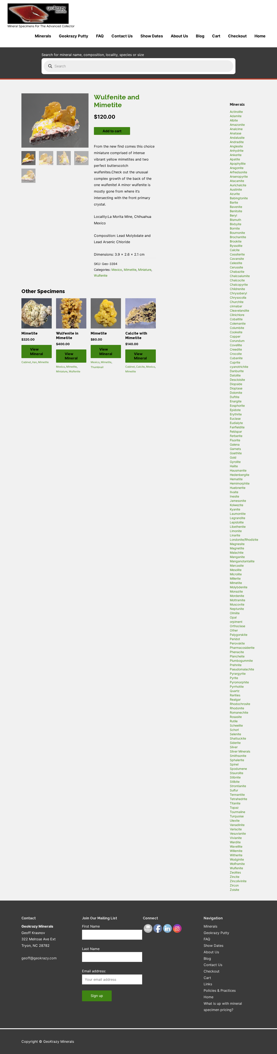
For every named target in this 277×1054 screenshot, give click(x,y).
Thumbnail (97, 367)
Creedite (236, 349)
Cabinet (26, 362)
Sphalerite (237, 760)
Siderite (235, 743)
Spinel (234, 764)
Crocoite (236, 354)
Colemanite (238, 323)
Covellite (236, 345)
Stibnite (235, 777)
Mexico (116, 269)
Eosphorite (237, 405)
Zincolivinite (238, 881)
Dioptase (236, 388)
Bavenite (236, 207)
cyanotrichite (239, 366)
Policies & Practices (220, 990)
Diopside (236, 384)
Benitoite (236, 211)
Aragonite (236, 168)
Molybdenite (238, 587)
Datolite (235, 375)
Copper (235, 336)
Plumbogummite (241, 660)
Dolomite (236, 392)
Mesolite (236, 570)
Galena (235, 444)
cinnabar (236, 306)
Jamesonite (238, 500)
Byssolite (236, 245)
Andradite (237, 142)
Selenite (235, 734)
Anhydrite (236, 150)
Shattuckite (238, 738)
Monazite (236, 591)
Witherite (236, 855)
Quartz (235, 691)
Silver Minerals (240, 751)
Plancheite (237, 656)
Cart (216, 36)
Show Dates (151, 36)
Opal (233, 617)
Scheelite (236, 725)
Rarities (235, 695)
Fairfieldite (237, 427)
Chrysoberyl (238, 293)
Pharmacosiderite (242, 647)
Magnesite (237, 544)
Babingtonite (239, 198)
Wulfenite (100, 275)
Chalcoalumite (240, 276)
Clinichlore (237, 315)
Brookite (236, 241)
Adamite (236, 116)
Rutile (234, 721)
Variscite (236, 829)
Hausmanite (238, 470)
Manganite (237, 557)
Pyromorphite (239, 682)
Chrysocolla (238, 297)
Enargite (236, 401)
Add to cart (112, 131)
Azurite (235, 194)
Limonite (236, 531)
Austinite (236, 189)
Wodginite (237, 859)
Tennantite (237, 794)
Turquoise (237, 816)
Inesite (234, 496)
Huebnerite (237, 488)
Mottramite (237, 600)
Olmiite (235, 613)
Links (208, 984)
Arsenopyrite (239, 176)
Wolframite (237, 864)
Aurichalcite (238, 185)
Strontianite (238, 786)
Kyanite (235, 509)
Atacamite (237, 181)
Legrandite (237, 518)
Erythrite (236, 414)
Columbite (237, 328)
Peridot (235, 639)
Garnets (235, 449)
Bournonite (237, 232)
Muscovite (237, 604)
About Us (179, 36)
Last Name (91, 949)
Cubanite (236, 358)
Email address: (94, 971)
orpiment (236, 621)
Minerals (43, 36)
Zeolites (235, 872)
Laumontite (238, 513)
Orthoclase (237, 626)
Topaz (234, 807)
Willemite (236, 851)
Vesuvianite (238, 833)
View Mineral (36, 351)
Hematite (236, 479)
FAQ (100, 36)
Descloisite (237, 379)
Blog (200, 36)
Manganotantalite (242, 561)
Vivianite (236, 838)
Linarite (235, 535)
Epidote (235, 410)
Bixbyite (235, 224)
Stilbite (235, 781)
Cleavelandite (239, 310)
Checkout (237, 36)
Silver (234, 747)
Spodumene (238, 768)
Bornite (235, 228)
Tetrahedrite (238, 799)
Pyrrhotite (237, 686)
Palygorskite (238, 634)
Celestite (236, 263)
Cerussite (236, 267)
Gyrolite (235, 462)
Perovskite (237, 643)
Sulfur (234, 790)
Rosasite (236, 717)
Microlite (236, 574)
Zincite (234, 877)
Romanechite (239, 712)
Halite (234, 466)
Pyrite (234, 678)
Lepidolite (237, 522)
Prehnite (236, 665)
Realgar (235, 699)
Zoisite (234, 889)
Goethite (236, 453)
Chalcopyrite (239, 284)
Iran (34, 362)
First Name (91, 926)
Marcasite (237, 565)
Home (260, 36)
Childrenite (237, 289)
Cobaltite (236, 319)
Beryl (233, 215)
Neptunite (237, 609)
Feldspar (236, 431)
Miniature (144, 269)
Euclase (235, 418)
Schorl (234, 730)
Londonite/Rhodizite (244, 539)
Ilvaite (234, 492)
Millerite (235, 578)
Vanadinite (237, 825)
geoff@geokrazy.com (39, 958)
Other (234, 630)
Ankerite (236, 155)
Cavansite (237, 258)
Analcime (236, 129)
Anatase (235, 133)
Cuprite (235, 362)
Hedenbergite (239, 475)
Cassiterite (237, 254)
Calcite (140, 366)
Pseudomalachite (242, 669)
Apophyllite (238, 163)
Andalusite (237, 137)
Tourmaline (237, 812)
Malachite (236, 552)
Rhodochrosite (240, 704)
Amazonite (237, 124)
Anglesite (236, 146)
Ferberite (236, 436)
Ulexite (235, 820)
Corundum (237, 341)
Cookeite (236, 332)
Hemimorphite (240, 483)
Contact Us (122, 36)
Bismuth (235, 220)
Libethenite (238, 526)
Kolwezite (236, 505)
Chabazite (237, 271)
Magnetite (237, 548)
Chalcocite (237, 280)
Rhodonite (237, 708)
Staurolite (236, 773)
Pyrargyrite (238, 673)
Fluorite (235, 440)
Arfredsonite (238, 172)
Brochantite (238, 237)
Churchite (236, 302)
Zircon (234, 885)
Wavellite (236, 846)
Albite (234, 120)
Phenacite (237, 652)
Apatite (235, 159)
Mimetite (130, 269)
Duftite (234, 397)
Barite (234, 202)
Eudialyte (236, 423)
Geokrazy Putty (73, 36)
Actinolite (236, 111)
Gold (233, 457)
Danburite (237, 371)
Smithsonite (238, 755)
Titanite (235, 803)
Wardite (235, 842)
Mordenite (237, 596)
